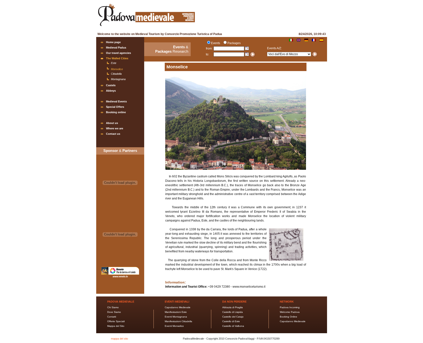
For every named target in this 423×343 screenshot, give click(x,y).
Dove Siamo (114, 312)
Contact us (113, 133)
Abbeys (111, 90)
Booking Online (288, 316)
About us (112, 123)
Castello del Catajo (233, 316)
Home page (113, 42)
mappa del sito (119, 338)
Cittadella (116, 73)
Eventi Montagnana (176, 316)
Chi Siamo (113, 307)
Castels (111, 85)
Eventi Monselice (174, 326)
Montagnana (118, 79)
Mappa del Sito (115, 326)
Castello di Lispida (232, 312)
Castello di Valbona (233, 326)
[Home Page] (146, 26)
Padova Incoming (290, 307)
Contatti (111, 316)
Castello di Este (231, 321)
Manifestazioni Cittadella (178, 321)
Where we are (114, 128)
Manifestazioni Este (176, 312)
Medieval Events (116, 101)
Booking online (116, 112)
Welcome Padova (290, 312)
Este (113, 62)
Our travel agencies (118, 52)
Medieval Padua (116, 47)
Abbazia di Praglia (232, 307)
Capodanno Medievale (177, 307)
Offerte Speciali (116, 321)
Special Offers (115, 106)
